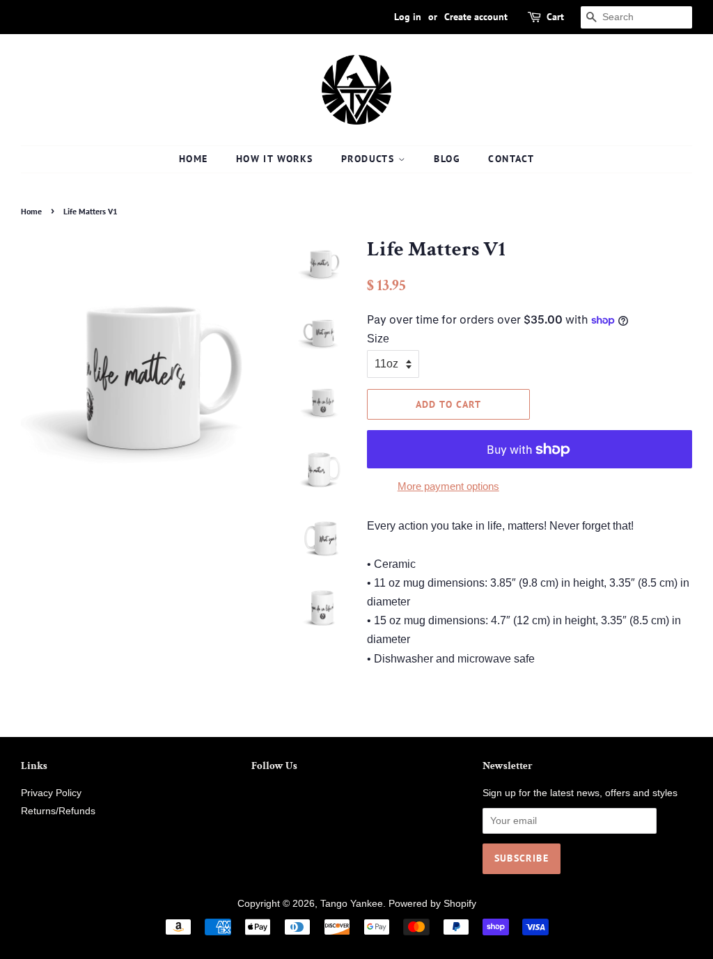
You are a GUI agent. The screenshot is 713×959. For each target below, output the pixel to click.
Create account (476, 16)
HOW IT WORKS (274, 158)
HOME (193, 158)
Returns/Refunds (58, 811)
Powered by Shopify (432, 903)
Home (31, 211)
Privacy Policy (51, 793)
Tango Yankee (351, 903)
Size (378, 338)
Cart (555, 16)
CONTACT (511, 158)
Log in (407, 16)
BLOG (447, 158)
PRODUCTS (369, 158)
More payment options (448, 486)
